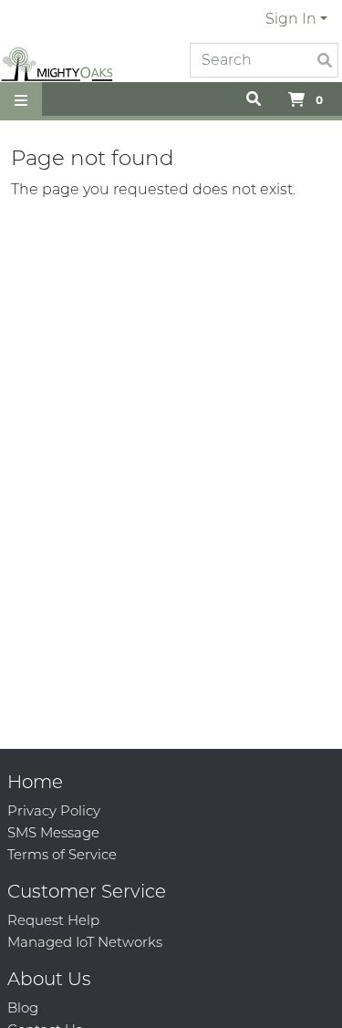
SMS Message (53, 832)
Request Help (53, 920)
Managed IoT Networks (84, 941)
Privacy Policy (53, 810)
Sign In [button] (290, 18)
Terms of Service (62, 854)
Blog (22, 1007)
